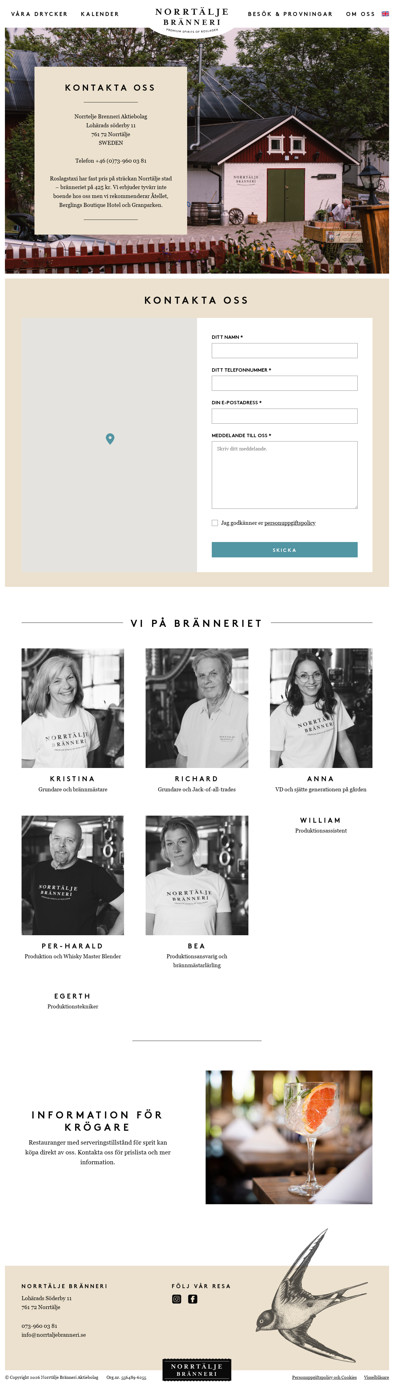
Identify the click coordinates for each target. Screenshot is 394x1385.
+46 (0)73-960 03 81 (121, 160)
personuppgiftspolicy (290, 523)
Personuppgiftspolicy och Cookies (324, 1377)
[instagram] (179, 1299)
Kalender (100, 14)
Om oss (361, 14)
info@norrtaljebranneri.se (54, 1335)
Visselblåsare (376, 1377)
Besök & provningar (290, 14)
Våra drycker (40, 14)
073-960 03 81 (39, 1326)
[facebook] (195, 1299)
